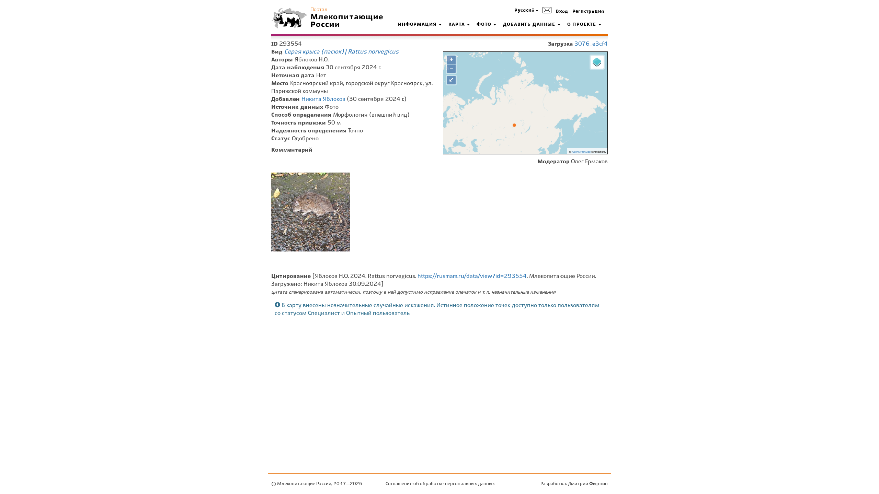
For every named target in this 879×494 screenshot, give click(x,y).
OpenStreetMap (581, 152)
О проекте (582, 25)
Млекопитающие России (347, 21)
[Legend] (597, 62)
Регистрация (588, 12)
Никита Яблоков (323, 99)
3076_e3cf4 (591, 44)
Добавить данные (530, 25)
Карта (457, 25)
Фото (485, 25)
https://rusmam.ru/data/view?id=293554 (472, 276)
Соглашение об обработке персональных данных (440, 484)
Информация (418, 25)
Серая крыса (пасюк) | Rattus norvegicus (341, 52)
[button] (526, 11)
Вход (562, 12)
